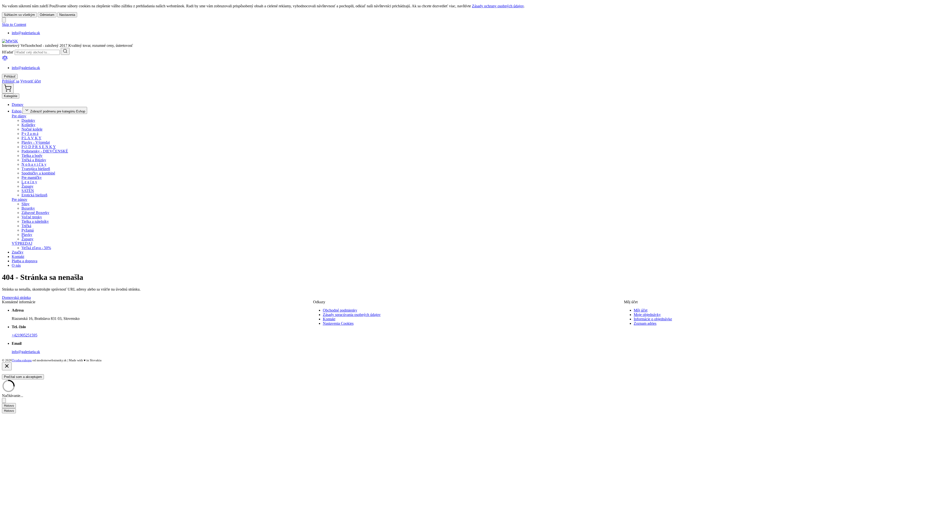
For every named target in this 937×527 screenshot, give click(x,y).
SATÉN (27, 191)
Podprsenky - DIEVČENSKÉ (44, 151)
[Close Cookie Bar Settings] (4, 400)
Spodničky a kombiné (38, 173)
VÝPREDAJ (22, 243)
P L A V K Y (31, 138)
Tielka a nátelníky (35, 221)
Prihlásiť (10, 76)
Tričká (26, 226)
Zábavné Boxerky (35, 213)
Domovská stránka (16, 297)
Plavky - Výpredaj (35, 142)
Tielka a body (31, 155)
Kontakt (18, 256)
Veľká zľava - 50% (36, 248)
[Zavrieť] (7, 366)
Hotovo (9, 405)
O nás (16, 265)
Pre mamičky (31, 177)
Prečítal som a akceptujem (23, 377)
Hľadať (8, 52)
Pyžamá (27, 230)
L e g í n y (29, 182)
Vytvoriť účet (30, 81)
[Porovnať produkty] (5, 59)
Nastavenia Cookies (338, 323)
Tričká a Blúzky (33, 160)
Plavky (26, 235)
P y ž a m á (29, 134)
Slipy (25, 204)
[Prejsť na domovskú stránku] (10, 41)
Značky (17, 252)
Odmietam (47, 15)
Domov (17, 104)
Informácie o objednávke (653, 319)
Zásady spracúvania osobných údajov (352, 315)
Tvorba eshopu (22, 360)
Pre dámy (19, 116)
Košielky (28, 125)
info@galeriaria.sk (26, 33)
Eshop (17, 111)
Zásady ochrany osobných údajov (498, 6)
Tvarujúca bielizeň (35, 169)
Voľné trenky (31, 217)
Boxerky (28, 208)
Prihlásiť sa (10, 81)
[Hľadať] (65, 51)
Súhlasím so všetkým (19, 15)
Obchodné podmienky (340, 310)
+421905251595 (24, 335)
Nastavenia (67, 15)
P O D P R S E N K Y (38, 147)
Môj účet (640, 310)
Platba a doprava (24, 261)
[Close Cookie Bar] (4, 19)
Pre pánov (19, 199)
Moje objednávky (647, 315)
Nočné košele (31, 129)
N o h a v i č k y (33, 164)
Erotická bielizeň (34, 195)
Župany (27, 186)
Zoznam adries (645, 323)
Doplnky (28, 120)
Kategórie (10, 96)
